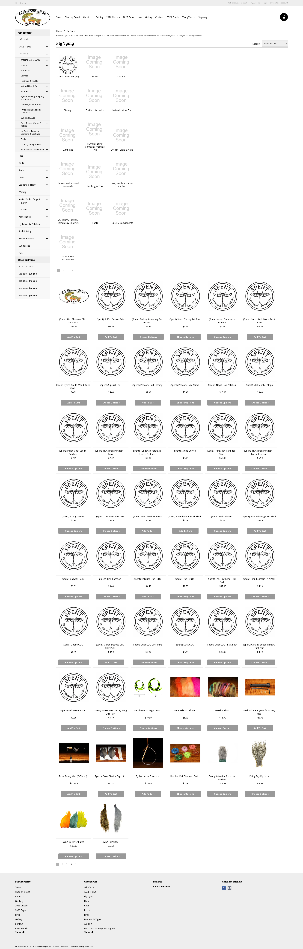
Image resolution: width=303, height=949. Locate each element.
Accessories (25, 216)
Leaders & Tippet (27, 184)
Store (59, 17)
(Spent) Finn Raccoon (110, 578)
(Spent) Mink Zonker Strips (259, 384)
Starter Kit (25, 70)
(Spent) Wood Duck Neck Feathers (222, 321)
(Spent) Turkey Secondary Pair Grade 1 (147, 321)
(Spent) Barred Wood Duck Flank (184, 516)
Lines (21, 177)
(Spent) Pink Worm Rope (73, 710)
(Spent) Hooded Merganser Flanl (259, 516)
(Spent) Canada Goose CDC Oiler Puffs (110, 646)
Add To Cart (73, 337)
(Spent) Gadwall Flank (73, 578)
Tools (23, 139)
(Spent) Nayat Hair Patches (222, 384)
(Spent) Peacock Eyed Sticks (184, 384)
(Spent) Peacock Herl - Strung (147, 384)
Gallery (148, 17)
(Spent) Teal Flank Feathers (110, 516)
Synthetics (26, 91)
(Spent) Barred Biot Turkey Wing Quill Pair (110, 712)
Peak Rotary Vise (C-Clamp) (73, 776)
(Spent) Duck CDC (184, 644)
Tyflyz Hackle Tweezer (147, 776)
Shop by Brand (72, 17)
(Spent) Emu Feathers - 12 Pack (259, 578)
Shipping (202, 17)
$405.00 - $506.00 (28, 295)
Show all (19, 932)
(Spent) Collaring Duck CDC (147, 578)
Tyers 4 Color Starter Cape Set (110, 776)
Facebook (224, 888)
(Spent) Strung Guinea (185, 450)
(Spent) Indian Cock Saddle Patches (72, 452)
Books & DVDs (26, 238)
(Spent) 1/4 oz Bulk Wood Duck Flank (259, 321)
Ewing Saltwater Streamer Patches (222, 778)
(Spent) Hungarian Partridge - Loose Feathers (147, 452)
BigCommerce (87, 946)
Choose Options (148, 337)
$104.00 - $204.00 (28, 273)
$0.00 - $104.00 (26, 266)
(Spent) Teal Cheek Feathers (147, 516)
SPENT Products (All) (30, 60)
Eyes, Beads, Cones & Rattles (31, 124)
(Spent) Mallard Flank (222, 516)
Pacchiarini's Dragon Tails (147, 710)
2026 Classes (113, 17)
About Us (87, 17)
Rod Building (25, 231)
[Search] (16, 3)
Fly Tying (23, 53)
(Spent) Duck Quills (184, 578)
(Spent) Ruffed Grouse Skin (110, 319)
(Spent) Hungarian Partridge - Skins (110, 452)
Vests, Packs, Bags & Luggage (29, 201)
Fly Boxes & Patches (29, 223)
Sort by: (256, 43)
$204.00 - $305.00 (28, 281)
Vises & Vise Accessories (32, 149)
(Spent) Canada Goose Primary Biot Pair (259, 646)
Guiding (99, 17)
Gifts (21, 252)
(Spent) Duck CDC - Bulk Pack (222, 644)
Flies (21, 155)
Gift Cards (24, 39)
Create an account (280, 3)
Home (59, 30)
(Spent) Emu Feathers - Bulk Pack (222, 580)
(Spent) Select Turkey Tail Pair (184, 319)
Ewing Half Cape (110, 841)
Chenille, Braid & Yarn (31, 104)
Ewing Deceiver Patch (73, 841)
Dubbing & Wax (28, 117)
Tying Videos (188, 17)
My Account (255, 3)
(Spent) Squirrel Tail (110, 384)
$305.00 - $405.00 (28, 288)
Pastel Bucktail (221, 710)
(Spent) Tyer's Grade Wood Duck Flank (73, 386)
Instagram (230, 888)
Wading (22, 191)
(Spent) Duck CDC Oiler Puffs (147, 644)
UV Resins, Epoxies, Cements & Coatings (30, 132)
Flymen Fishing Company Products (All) (32, 98)
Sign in (267, 3)
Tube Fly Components (31, 144)
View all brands (161, 886)
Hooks (24, 65)
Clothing (23, 209)
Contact (159, 17)
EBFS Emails (172, 17)
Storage (24, 75)
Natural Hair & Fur (29, 86)
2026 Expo (128, 17)
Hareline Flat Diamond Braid (184, 776)
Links (139, 17)
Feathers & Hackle (29, 80)
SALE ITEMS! (25, 46)
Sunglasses (24, 245)
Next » (80, 864)
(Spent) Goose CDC (73, 644)
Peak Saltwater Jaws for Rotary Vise (259, 712)
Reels (21, 170)
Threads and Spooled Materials (31, 111)
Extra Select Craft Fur (185, 710)
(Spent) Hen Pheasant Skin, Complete (73, 321)
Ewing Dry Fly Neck (259, 776)
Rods (21, 162)
